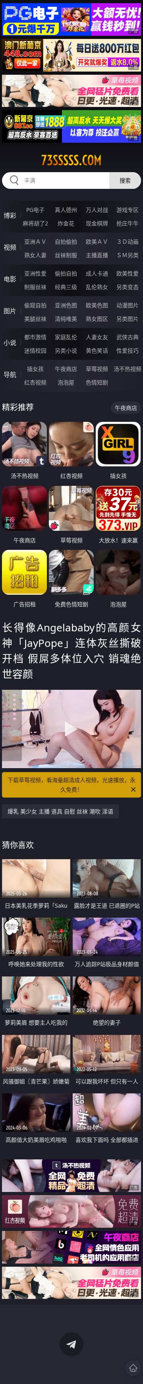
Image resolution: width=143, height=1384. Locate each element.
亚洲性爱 (35, 273)
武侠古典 (127, 337)
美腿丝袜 (35, 318)
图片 (10, 311)
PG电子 (35, 210)
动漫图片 (127, 305)
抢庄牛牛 (127, 223)
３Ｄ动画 (127, 241)
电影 (10, 279)
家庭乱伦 (66, 337)
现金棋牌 (97, 223)
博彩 (10, 215)
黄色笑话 (97, 350)
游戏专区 (127, 210)
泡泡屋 (66, 382)
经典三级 (66, 287)
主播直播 (97, 255)
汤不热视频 (127, 369)
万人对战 (97, 210)
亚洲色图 (66, 305)
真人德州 (66, 210)
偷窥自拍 (35, 305)
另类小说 (66, 350)
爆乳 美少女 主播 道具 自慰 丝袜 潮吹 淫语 (60, 811)
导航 (10, 374)
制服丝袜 (35, 287)
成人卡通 (97, 273)
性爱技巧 (127, 350)
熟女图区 (97, 318)
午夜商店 (66, 369)
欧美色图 (97, 305)
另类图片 (127, 318)
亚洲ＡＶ (35, 241)
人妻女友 (97, 337)
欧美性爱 (127, 273)
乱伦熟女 (97, 287)
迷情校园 (35, 350)
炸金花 (66, 223)
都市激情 (35, 337)
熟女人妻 (35, 255)
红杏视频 (35, 382)
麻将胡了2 (35, 223)
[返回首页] (133, 1368)
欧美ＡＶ (97, 241)
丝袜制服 (66, 255)
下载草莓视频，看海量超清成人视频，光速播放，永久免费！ (71, 784)
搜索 (125, 180)
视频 (10, 247)
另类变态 (127, 287)
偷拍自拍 (66, 273)
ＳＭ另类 (127, 255)
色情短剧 (97, 382)
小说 (10, 342)
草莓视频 (97, 369)
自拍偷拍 (66, 241)
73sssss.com (71, 160)
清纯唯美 (66, 318)
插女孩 (35, 369)
